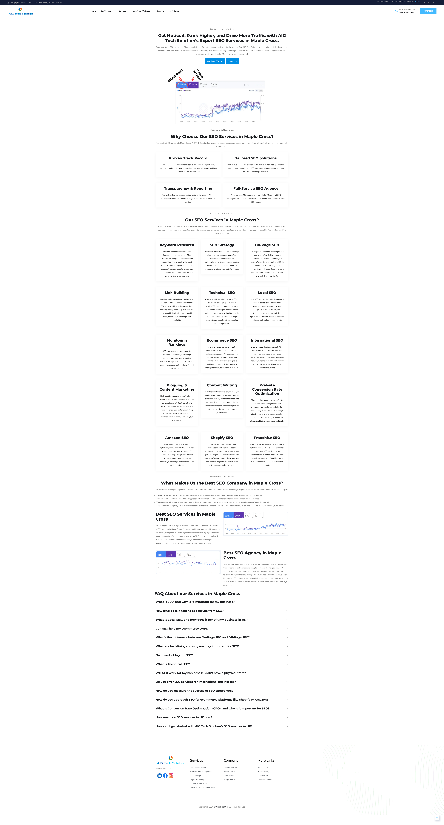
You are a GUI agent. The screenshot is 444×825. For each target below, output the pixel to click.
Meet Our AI (174, 11)
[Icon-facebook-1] (424, 2)
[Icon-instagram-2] (433, 2)
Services (122, 11)
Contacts (160, 11)
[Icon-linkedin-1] (428, 2)
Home (93, 11)
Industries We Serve (141, 11)
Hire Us (417, 1)
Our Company (106, 11)
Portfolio (428, 11)
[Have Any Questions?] (396, 11)
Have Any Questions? (407, 9)
